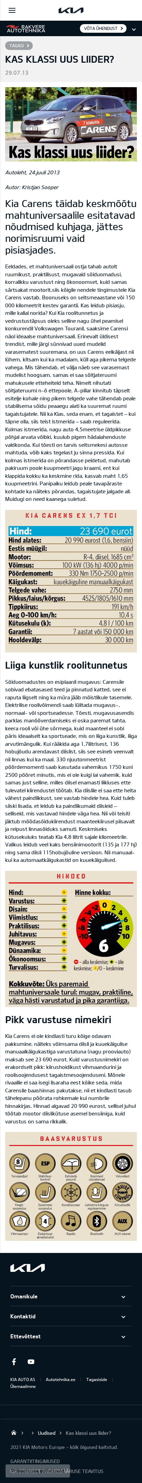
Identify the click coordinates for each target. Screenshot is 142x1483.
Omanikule (24, 1296)
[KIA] (71, 10)
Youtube (31, 1361)
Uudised (46, 1433)
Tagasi (16, 45)
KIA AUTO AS (22, 1379)
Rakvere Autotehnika (13, 1432)
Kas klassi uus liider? (88, 1433)
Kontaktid (23, 1316)
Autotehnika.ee (60, 1379)
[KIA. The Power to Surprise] (27, 1268)
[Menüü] (12, 10)
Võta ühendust (101, 28)
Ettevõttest (25, 1336)
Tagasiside (96, 1379)
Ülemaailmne (23, 1386)
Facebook (13, 1361)
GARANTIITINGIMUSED (35, 1461)
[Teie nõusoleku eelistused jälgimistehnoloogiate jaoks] (38, 1470)
